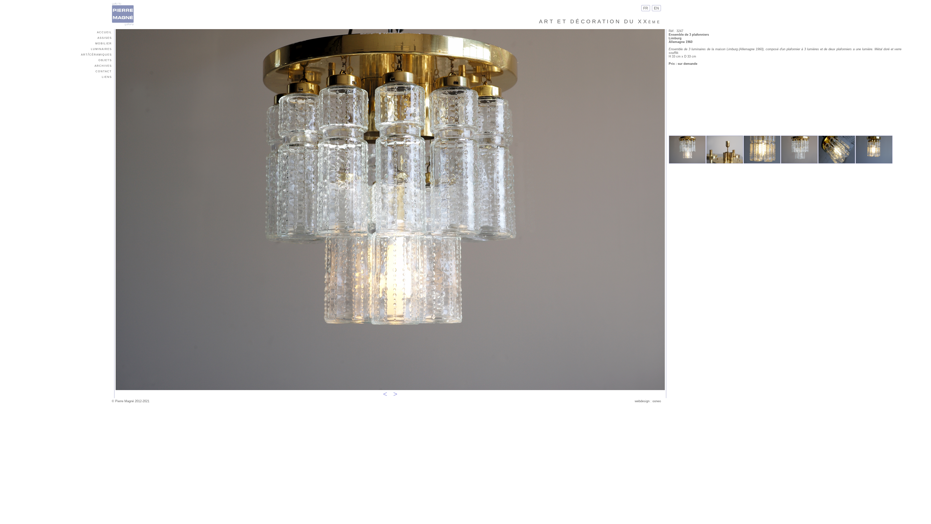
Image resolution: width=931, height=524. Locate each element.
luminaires (101, 49)
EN (656, 8)
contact (104, 71)
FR (645, 8)
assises (104, 37)
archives (103, 65)
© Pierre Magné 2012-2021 (130, 401)
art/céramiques (96, 54)
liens (107, 76)
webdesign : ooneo (648, 401)
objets (105, 60)
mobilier (103, 43)
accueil (104, 32)
